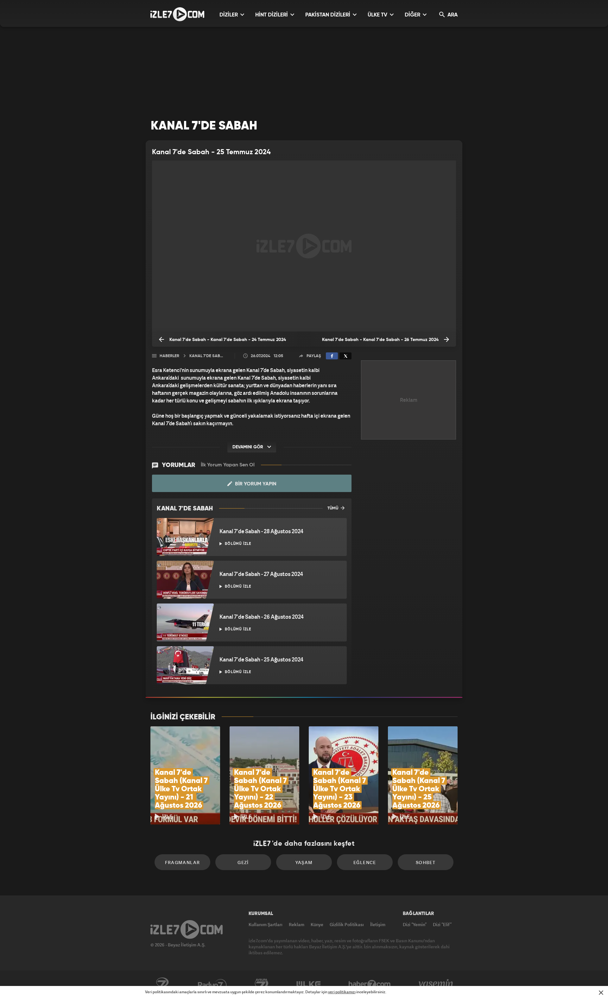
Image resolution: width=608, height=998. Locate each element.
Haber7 (370, 984)
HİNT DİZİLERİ (272, 15)
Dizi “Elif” (442, 924)
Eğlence (364, 862)
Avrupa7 (262, 984)
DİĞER (413, 15)
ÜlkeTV (308, 984)
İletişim (377, 924)
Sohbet (425, 862)
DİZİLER (229, 15)
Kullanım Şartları (265, 924)
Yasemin (436, 984)
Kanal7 (162, 984)
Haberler (169, 356)
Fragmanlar (182, 862)
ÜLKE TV (378, 15)
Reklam (296, 924)
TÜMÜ (333, 508)
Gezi (243, 862)
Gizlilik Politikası (347, 924)
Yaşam (304, 862)
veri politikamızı (342, 992)
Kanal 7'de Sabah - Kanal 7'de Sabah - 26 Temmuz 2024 (381, 340)
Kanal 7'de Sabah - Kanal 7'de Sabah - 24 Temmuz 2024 (227, 340)
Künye (317, 924)
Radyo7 (212, 984)
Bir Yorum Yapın (255, 484)
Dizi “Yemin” (415, 924)
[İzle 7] (177, 14)
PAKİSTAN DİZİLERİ (328, 15)
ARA (452, 15)
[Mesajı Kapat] (601, 992)
